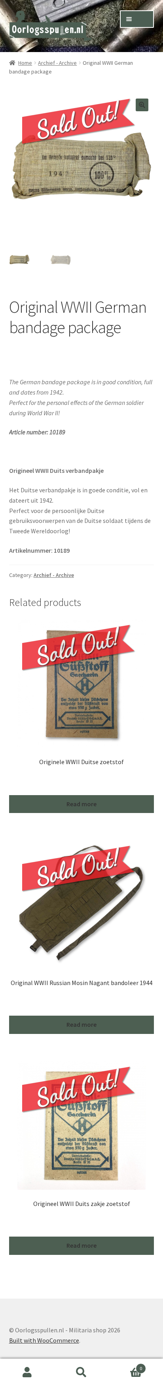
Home (25, 62)
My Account (27, 1372)
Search (81, 1372)
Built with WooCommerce (44, 1340)
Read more (81, 804)
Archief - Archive (57, 62)
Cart (125, 1365)
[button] (142, 105)
